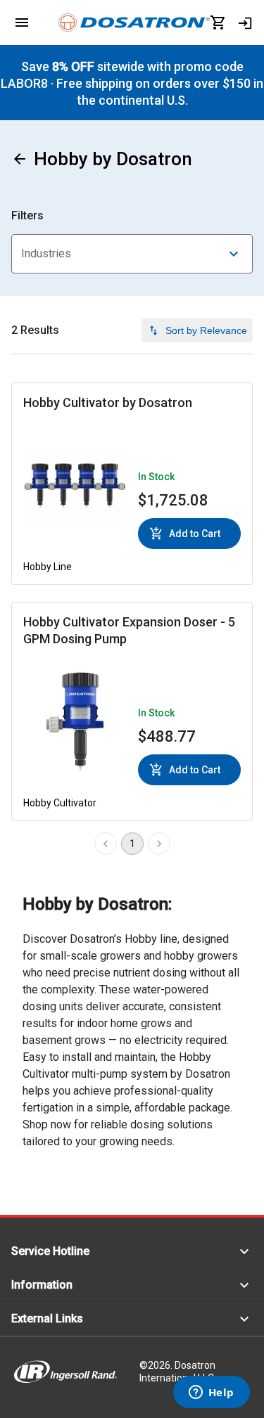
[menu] (21, 22)
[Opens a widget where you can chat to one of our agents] (211, 1393)
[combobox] (132, 253)
